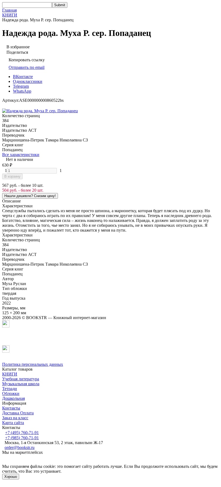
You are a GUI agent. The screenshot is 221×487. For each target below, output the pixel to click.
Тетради (9, 388)
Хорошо (10, 477)
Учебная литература (20, 379)
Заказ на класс (15, 417)
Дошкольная (13, 398)
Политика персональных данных (32, 364)
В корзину (12, 176)
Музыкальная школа (20, 383)
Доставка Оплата (18, 413)
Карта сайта (13, 422)
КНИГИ (9, 15)
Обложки (10, 393)
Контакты (11, 408)
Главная (9, 10)
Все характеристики (20, 154)
